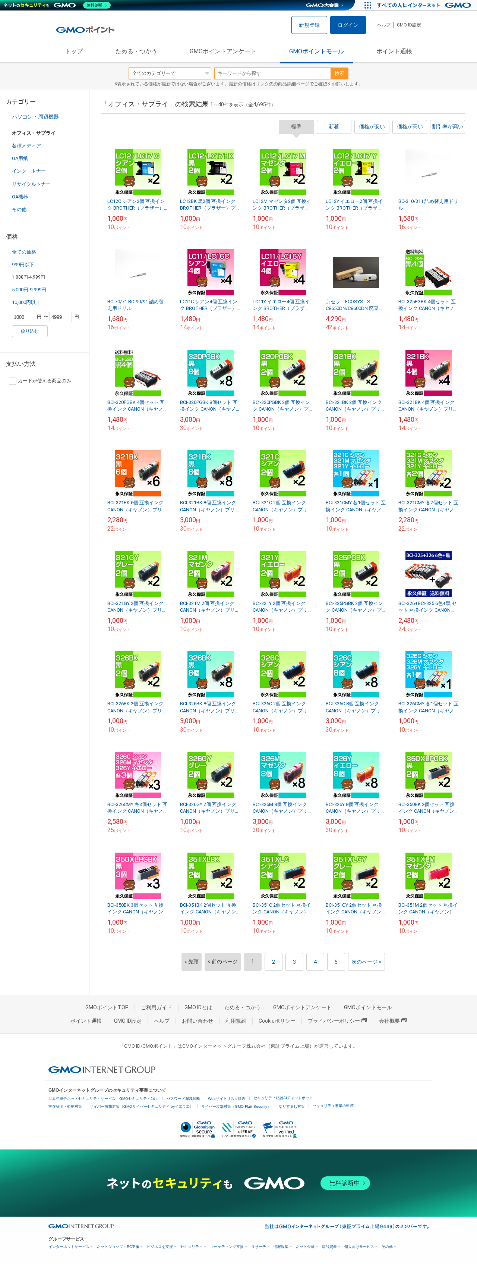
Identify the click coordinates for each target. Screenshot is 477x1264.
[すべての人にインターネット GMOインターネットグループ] (425, 5)
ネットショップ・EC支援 (118, 1247)
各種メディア (26, 145)
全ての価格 (24, 252)
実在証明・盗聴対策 (65, 1106)
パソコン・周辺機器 (35, 117)
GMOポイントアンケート (223, 51)
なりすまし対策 (292, 1106)
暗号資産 (329, 1247)
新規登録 (309, 25)
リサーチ (258, 1247)
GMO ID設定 (409, 25)
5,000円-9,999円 (29, 289)
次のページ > (366, 962)
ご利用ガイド (156, 1007)
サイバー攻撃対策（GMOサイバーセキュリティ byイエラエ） (141, 1106)
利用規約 (235, 1021)
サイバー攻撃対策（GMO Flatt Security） (236, 1106)
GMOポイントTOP (107, 1007)
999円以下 (23, 264)
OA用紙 (20, 158)
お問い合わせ (197, 1021)
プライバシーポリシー (334, 1021)
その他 (19, 209)
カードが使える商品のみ (44, 380)
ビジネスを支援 (160, 1247)
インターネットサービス (68, 1247)
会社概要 (389, 1021)
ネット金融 (305, 1247)
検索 (339, 73)
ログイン (348, 25)
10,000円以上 (26, 302)
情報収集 (281, 1247)
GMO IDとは (198, 1007)
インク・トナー (29, 171)
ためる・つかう (136, 51)
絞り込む (30, 331)
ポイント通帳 (394, 51)
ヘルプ (384, 25)
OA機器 (20, 197)
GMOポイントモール (316, 51)
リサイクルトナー (31, 184)
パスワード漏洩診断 (183, 1099)
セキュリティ (191, 1247)
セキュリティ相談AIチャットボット (283, 1098)
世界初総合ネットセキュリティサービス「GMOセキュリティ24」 (103, 1099)
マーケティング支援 (227, 1247)
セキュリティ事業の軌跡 (333, 1106)
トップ (74, 51)
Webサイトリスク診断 (227, 1099)
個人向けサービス (359, 1247)
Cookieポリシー (277, 1021)
